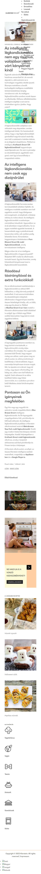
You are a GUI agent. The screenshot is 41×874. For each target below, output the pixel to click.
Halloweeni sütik (11, 674)
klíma (7, 468)
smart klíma (14, 468)
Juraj (11, 464)
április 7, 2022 (20, 464)
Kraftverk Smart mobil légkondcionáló (20, 437)
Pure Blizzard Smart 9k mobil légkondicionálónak (18, 242)
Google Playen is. (18, 457)
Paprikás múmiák (11, 715)
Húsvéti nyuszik (11, 633)
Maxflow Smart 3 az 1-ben (16, 308)
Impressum (24, 856)
